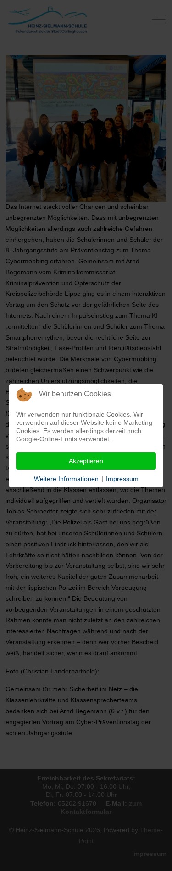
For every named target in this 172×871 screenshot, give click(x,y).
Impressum (122, 478)
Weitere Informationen (66, 478)
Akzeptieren (86, 461)
